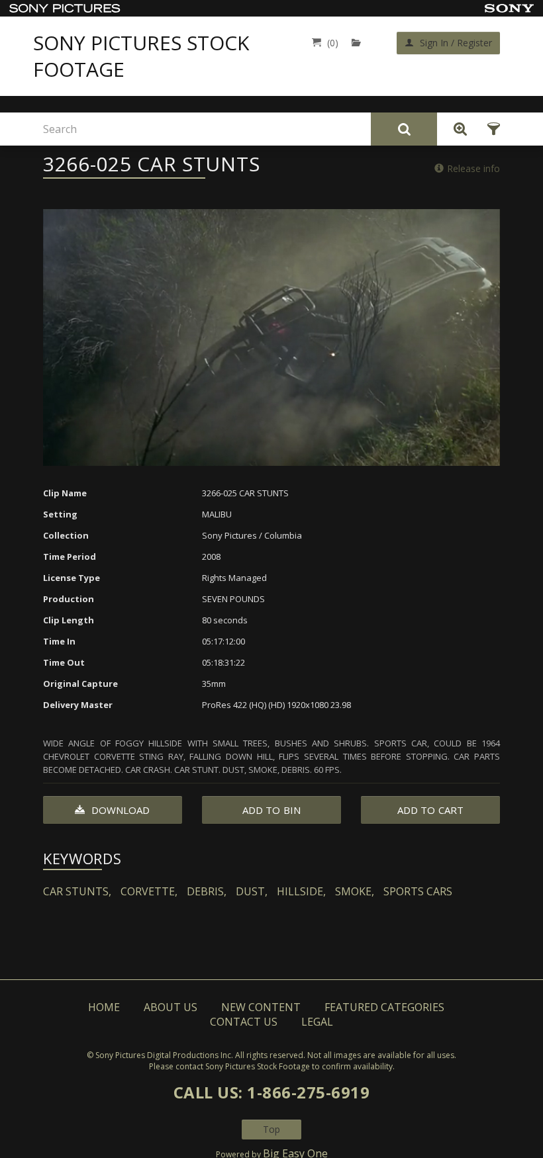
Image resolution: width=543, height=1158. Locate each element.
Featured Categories (384, 1007)
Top (271, 1129)
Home (104, 1007)
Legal (317, 1021)
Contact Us (243, 1021)
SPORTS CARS (417, 891)
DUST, (252, 891)
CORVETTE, (149, 891)
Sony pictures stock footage (141, 56)
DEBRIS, (206, 891)
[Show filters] (489, 129)
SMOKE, (354, 891)
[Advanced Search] (457, 129)
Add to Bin (271, 810)
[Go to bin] (359, 43)
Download (119, 810)
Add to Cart (430, 810)
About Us (170, 1007)
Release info (473, 168)
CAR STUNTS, (77, 891)
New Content (261, 1007)
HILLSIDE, (301, 891)
